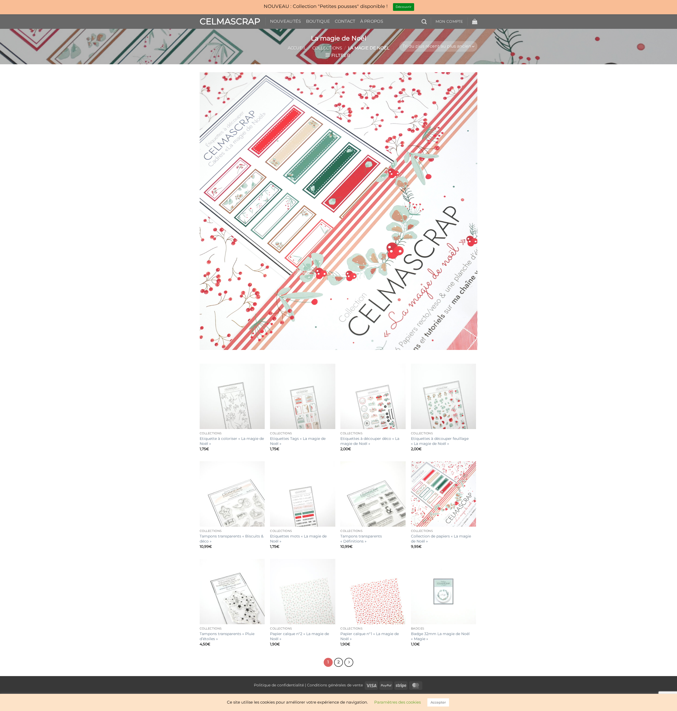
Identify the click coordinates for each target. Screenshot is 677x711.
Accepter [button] (438, 702)
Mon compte (449, 21)
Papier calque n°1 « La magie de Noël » (369, 636)
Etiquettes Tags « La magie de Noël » (298, 441)
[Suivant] (348, 662)
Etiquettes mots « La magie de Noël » (298, 539)
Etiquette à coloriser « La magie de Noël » (232, 441)
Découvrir (403, 7)
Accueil (297, 48)
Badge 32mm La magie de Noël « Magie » (440, 636)
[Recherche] (424, 21)
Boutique (318, 21)
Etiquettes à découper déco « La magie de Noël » (369, 441)
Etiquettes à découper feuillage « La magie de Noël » (440, 441)
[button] (474, 21)
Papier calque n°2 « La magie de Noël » (299, 636)
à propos (371, 21)
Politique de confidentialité (279, 685)
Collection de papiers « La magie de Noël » (441, 539)
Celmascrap (228, 21)
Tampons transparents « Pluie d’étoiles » (227, 636)
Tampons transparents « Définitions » (361, 539)
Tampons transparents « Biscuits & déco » (231, 539)
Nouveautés (285, 21)
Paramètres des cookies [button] (397, 702)
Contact (345, 21)
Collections (327, 48)
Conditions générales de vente (335, 685)
